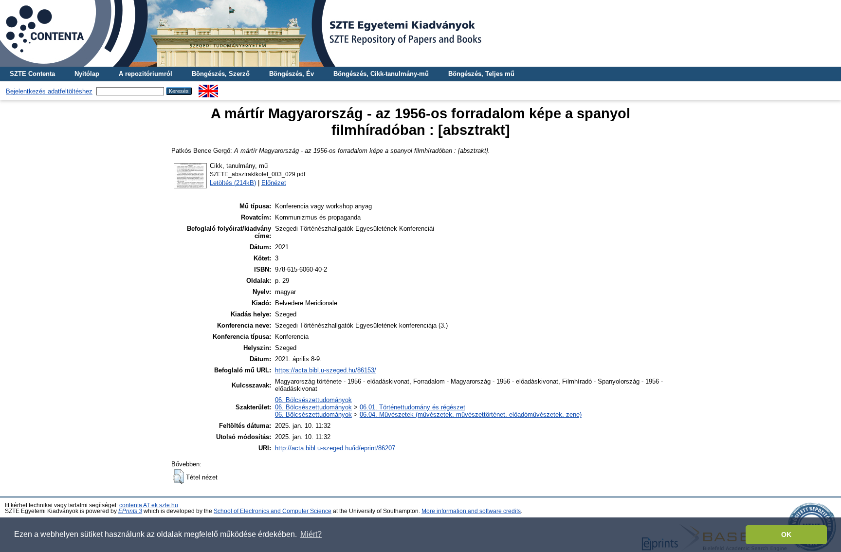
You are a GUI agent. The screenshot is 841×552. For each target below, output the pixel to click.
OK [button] (786, 534)
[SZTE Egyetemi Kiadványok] (420, 33)
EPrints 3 (130, 511)
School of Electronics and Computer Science (272, 511)
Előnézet (273, 182)
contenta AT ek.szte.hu (148, 505)
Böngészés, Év (291, 73)
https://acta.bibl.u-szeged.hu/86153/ (325, 370)
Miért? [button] (311, 534)
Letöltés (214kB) (233, 182)
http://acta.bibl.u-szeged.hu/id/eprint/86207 (335, 448)
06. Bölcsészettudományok (313, 400)
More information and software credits (471, 511)
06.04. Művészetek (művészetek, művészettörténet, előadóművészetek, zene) (471, 414)
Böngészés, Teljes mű (481, 73)
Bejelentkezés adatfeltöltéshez (49, 91)
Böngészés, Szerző (221, 73)
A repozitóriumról (145, 73)
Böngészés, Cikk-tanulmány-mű (381, 73)
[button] (178, 476)
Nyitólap (86, 73)
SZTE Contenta (32, 73)
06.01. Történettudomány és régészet (412, 407)
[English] (208, 88)
